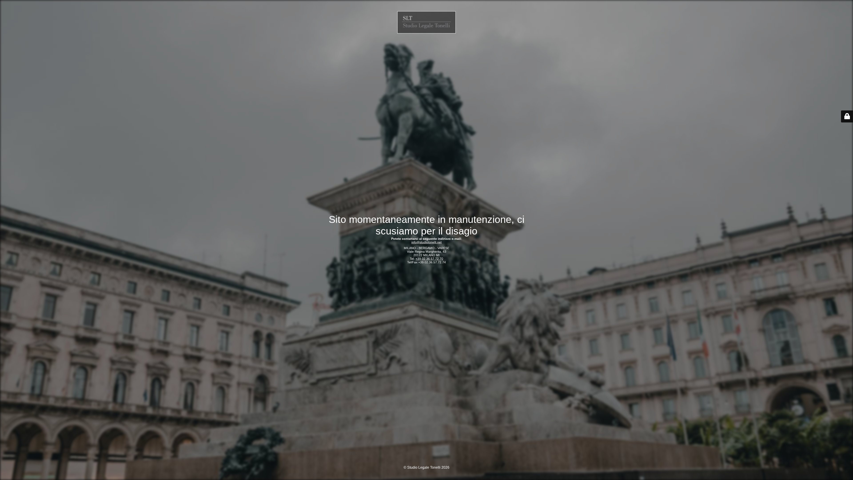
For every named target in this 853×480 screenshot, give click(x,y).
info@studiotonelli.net (426, 242)
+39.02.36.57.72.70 (429, 258)
